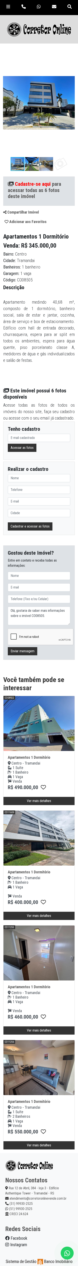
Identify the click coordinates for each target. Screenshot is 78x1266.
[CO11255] (43, 1017)
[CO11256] (43, 1132)
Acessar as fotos (22, 448)
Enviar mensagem (22, 651)
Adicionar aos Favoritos (27, 222)
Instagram (18, 1244)
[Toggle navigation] (8, 6)
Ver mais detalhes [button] (39, 801)
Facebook (18, 1238)
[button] (70, 52)
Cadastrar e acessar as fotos (30, 526)
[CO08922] (43, 787)
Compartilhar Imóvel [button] (22, 212)
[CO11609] (43, 902)
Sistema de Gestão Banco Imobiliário (39, 1261)
